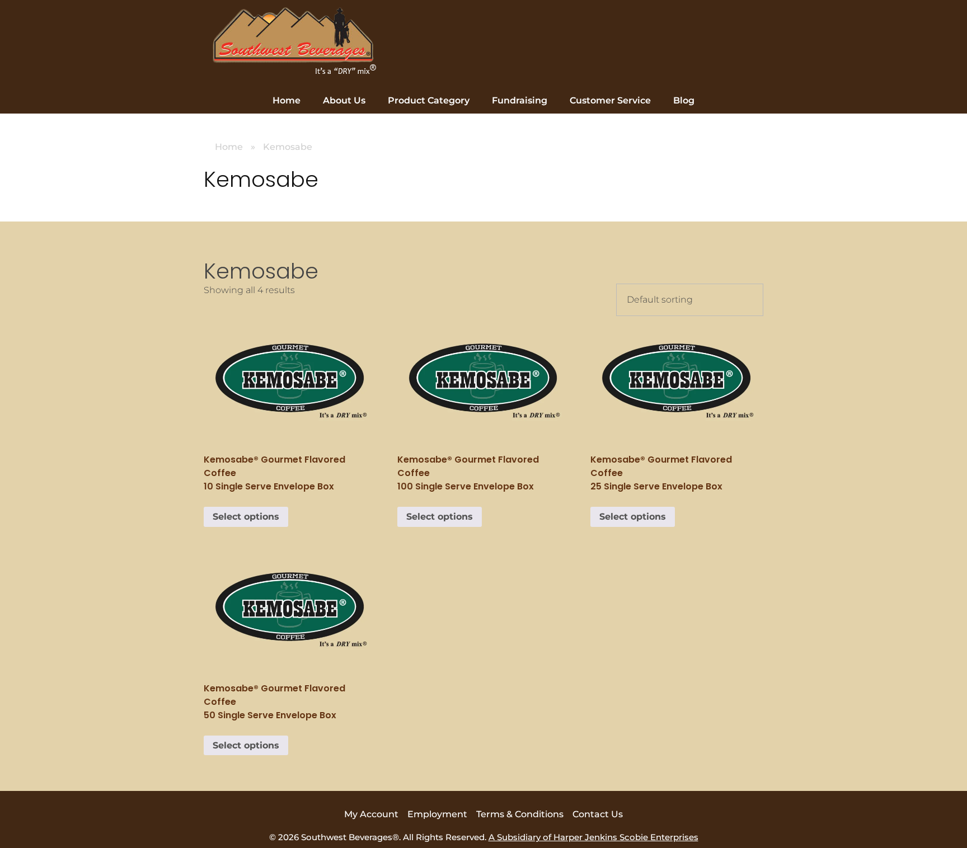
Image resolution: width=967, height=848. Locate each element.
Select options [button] (246, 516)
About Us (344, 100)
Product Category (429, 100)
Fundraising (519, 100)
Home (287, 100)
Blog (683, 100)
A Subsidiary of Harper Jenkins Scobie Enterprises (593, 837)
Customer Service (610, 100)
